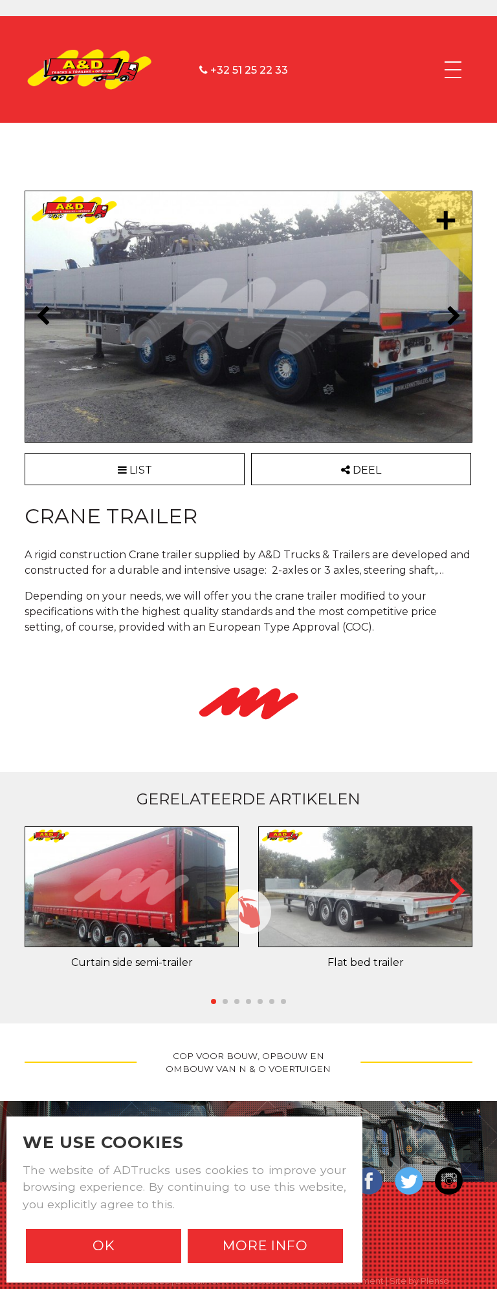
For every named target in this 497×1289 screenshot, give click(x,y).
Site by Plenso (419, 1281)
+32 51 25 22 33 (248, 69)
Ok (104, 1245)
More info (265, 1245)
